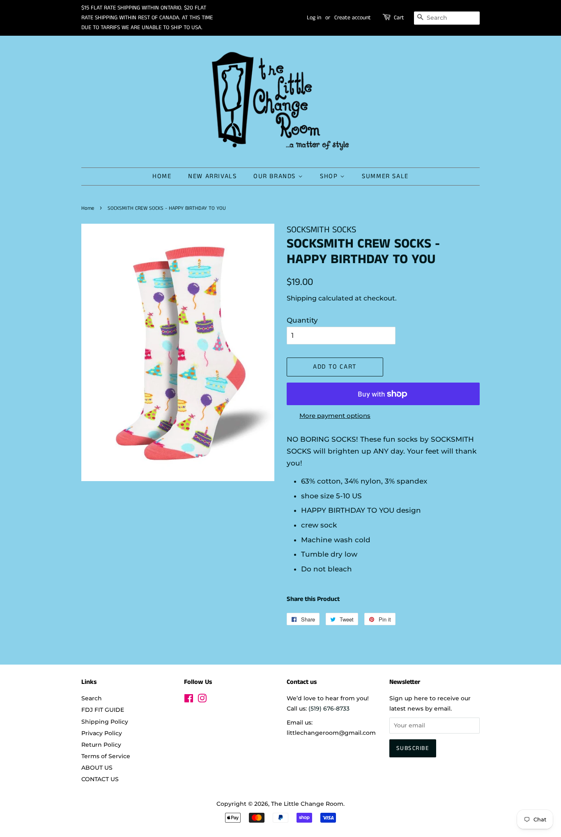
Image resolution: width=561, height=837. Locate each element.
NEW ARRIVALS (212, 176)
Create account (352, 18)
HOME (161, 176)
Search (91, 698)
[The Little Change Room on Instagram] (202, 700)
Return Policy (101, 744)
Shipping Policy (104, 721)
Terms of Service (105, 756)
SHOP (330, 176)
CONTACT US (100, 779)
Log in (314, 18)
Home (87, 208)
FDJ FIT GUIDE (102, 709)
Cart (399, 18)
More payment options (334, 416)
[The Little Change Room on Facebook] (188, 700)
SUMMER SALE (385, 176)
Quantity (302, 320)
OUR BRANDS (275, 176)
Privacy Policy (101, 733)
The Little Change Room (307, 803)
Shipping (302, 298)
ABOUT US (97, 767)
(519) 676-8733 (328, 708)
